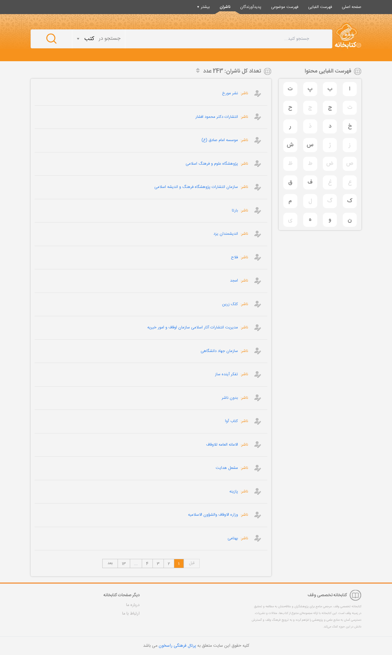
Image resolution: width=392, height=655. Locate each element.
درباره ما (133, 605)
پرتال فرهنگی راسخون (177, 646)
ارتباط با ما (131, 613)
